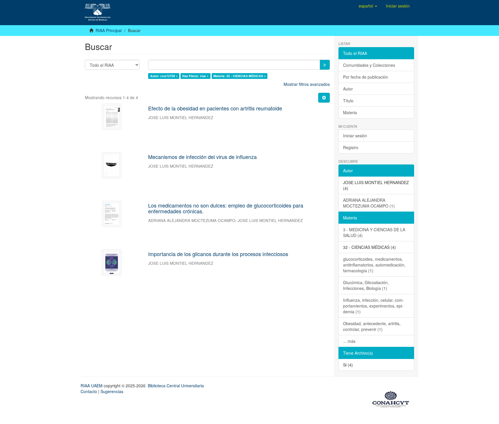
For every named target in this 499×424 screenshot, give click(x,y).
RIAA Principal (109, 30)
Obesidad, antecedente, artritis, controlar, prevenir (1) (372, 326)
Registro (350, 147)
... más (349, 341)
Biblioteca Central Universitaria (176, 385)
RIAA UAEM (92, 385)
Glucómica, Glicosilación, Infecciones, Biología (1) (366, 285)
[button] (367, 6)
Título (348, 100)
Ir (324, 65)
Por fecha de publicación (365, 77)
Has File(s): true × (195, 76)
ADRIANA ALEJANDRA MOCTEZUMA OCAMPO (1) (369, 203)
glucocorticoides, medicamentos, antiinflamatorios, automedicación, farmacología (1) (374, 264)
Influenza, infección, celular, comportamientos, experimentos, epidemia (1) (373, 305)
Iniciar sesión (355, 135)
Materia (350, 112)
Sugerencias (111, 391)
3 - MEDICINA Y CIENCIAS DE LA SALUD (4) (374, 232)
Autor (348, 89)
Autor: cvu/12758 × (164, 76)
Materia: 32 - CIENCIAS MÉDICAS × (239, 76)
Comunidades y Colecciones (369, 65)
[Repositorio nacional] (392, 398)
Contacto (89, 391)
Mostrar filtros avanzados (307, 84)
